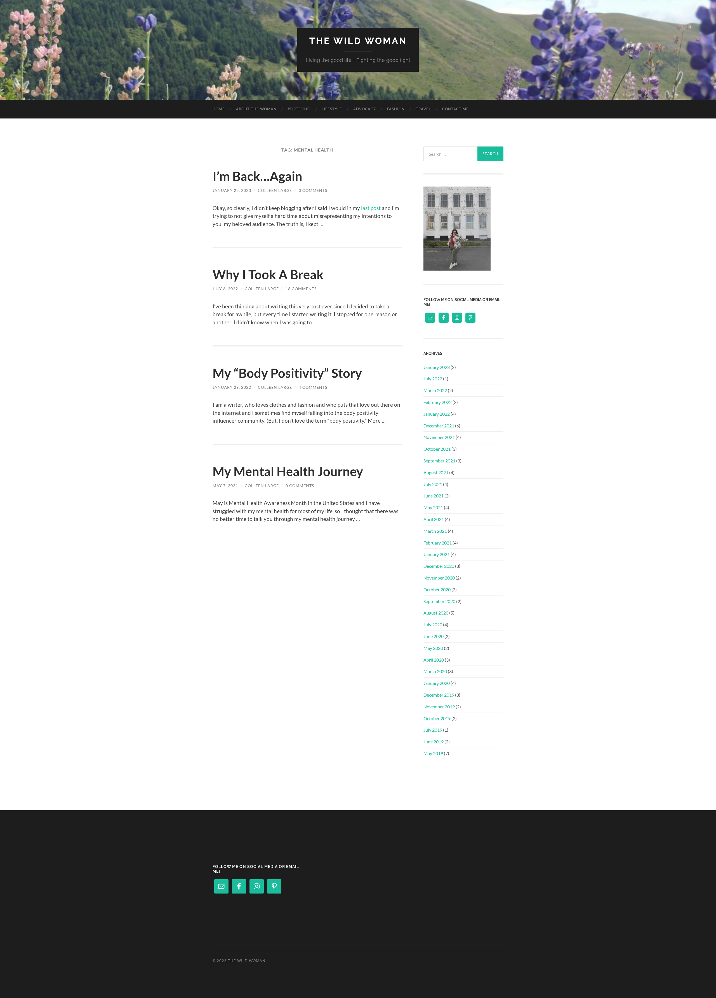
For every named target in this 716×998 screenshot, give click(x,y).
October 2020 (437, 589)
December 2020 (438, 566)
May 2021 (433, 507)
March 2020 (435, 671)
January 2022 (436, 414)
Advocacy (364, 109)
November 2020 (439, 577)
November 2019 (439, 706)
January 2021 (436, 554)
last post (371, 208)
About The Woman (256, 109)
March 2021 (435, 531)
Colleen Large (275, 190)
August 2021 (435, 472)
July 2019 (432, 729)
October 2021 (437, 449)
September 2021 (439, 460)
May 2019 (433, 753)
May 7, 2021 (225, 485)
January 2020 (436, 683)
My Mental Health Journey (288, 471)
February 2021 (437, 542)
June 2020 (433, 636)
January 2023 (436, 367)
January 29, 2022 (232, 387)
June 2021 (433, 495)
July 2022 (432, 378)
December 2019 (438, 694)
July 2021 (432, 484)
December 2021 (438, 425)
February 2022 (437, 402)
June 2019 (433, 741)
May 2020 (433, 648)
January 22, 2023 (232, 190)
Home (219, 109)
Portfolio (299, 109)
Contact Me (455, 109)
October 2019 (437, 718)
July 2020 (432, 624)
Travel (423, 109)
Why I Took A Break (268, 274)
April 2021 (433, 519)
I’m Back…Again (257, 176)
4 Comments (313, 387)
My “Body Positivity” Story (287, 373)
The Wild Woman (358, 41)
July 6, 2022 (225, 288)
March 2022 (435, 390)
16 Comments (301, 288)
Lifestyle (332, 109)
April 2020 (433, 659)
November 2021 (439, 437)
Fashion (396, 109)
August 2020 (435, 612)
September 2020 (439, 601)
